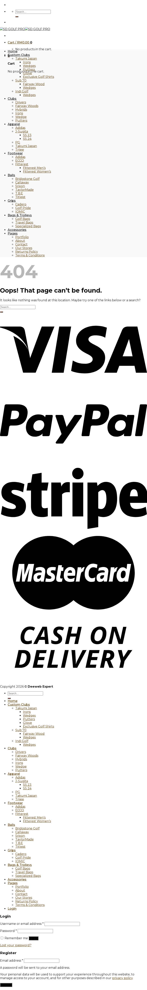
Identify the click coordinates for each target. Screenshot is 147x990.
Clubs (12, 98)
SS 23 (27, 135)
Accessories (17, 230)
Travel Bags (24, 222)
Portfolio (22, 237)
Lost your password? (15, 945)
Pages (13, 233)
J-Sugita (21, 131)
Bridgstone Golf (27, 179)
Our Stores (23, 248)
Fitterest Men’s (34, 168)
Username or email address (22, 924)
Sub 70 (20, 80)
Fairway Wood (34, 84)
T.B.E (19, 193)
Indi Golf (21, 91)
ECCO (19, 160)
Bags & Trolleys (20, 215)
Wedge (21, 117)
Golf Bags (22, 219)
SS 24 (27, 139)
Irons (27, 62)
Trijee (19, 149)
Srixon (20, 186)
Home (12, 51)
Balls (11, 175)
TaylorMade (24, 190)
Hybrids (21, 109)
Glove (27, 73)
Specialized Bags (28, 226)
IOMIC (20, 211)
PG (17, 142)
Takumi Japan (26, 58)
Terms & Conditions (30, 255)
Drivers (20, 102)
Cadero (20, 204)
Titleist (20, 197)
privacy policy (122, 978)
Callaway (22, 182)
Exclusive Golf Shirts (38, 77)
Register (6, 984)
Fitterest (21, 164)
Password (8, 931)
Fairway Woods (26, 106)
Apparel (14, 124)
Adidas (20, 128)
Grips (12, 200)
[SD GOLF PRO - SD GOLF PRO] (25, 29)
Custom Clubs (19, 55)
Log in (33, 938)
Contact (21, 244)
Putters (29, 69)
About (20, 241)
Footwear (15, 153)
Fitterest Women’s (37, 171)
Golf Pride (23, 208)
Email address (11, 960)
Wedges (29, 66)
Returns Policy (26, 251)
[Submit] (16, 16)
